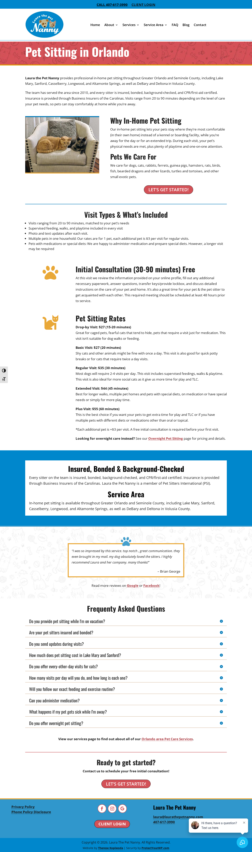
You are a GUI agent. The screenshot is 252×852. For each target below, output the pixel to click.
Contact (200, 24)
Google (132, 585)
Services (128, 24)
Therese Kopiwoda (110, 848)
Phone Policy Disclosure (31, 812)
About (109, 24)
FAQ (175, 24)
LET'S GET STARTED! (168, 189)
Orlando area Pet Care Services (167, 739)
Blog (186, 24)
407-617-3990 (164, 822)
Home (95, 24)
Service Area (153, 24)
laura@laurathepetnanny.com (178, 817)
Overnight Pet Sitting (165, 438)
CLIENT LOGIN (112, 824)
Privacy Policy (23, 806)
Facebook (151, 585)
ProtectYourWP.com (155, 848)
